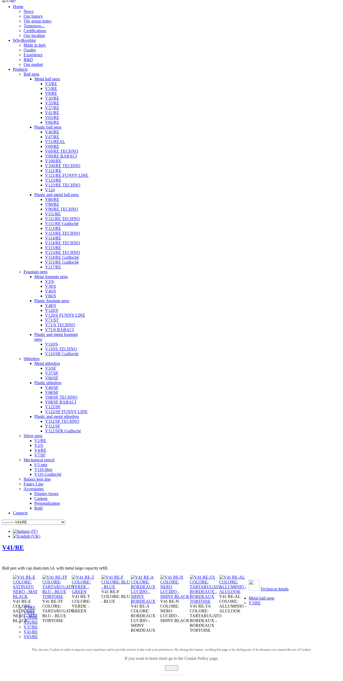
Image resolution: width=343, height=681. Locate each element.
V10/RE (31, 617)
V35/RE (31, 622)
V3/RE (255, 603)
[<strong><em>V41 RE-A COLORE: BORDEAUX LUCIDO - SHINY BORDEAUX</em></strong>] (145, 601)
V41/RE (13, 547)
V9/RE (30, 612)
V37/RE (31, 627)
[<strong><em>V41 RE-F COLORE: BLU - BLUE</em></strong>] (116, 587)
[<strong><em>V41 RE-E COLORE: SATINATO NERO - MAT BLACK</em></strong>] (27, 596)
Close (171, 668)
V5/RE (30, 607)
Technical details (274, 589)
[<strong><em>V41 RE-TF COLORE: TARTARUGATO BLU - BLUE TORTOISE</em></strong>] (58, 596)
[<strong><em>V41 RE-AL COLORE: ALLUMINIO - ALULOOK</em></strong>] (234, 591)
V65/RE (31, 636)
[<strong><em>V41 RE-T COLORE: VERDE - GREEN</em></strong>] (86, 591)
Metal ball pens (261, 598)
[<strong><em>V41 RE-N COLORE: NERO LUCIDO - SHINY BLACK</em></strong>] (175, 596)
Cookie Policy (171, 674)
